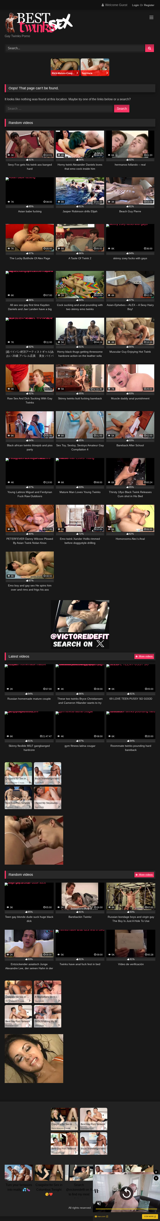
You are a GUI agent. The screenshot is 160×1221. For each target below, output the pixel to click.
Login (135, 5)
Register (149, 5)
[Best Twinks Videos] (80, 23)
